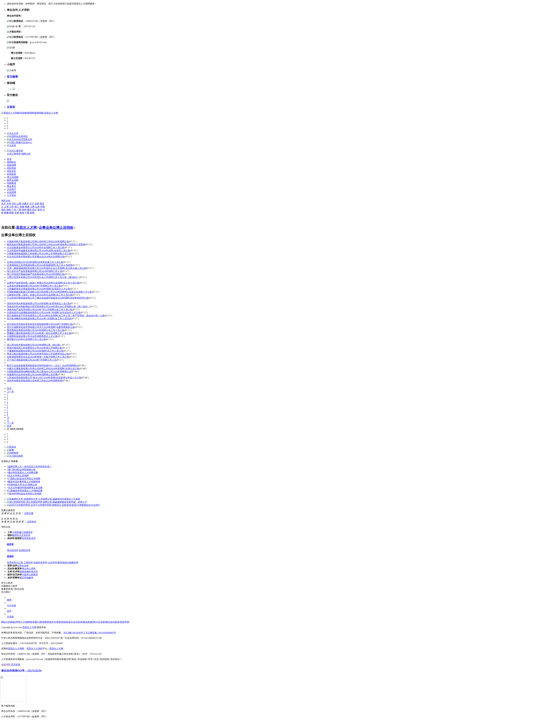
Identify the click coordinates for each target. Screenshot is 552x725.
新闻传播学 (25, 571)
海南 (24, 209)
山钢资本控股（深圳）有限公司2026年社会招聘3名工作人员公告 (39, 295)
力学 (14, 532)
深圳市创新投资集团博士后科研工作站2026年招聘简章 (34, 380)
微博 (9, 600)
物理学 (15, 535)
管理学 (25, 538)
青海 (22, 212)
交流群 (10, 616)
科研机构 (11, 174)
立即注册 (28, 513)
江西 (32, 206)
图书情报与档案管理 (67, 562)
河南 (42, 206)
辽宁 (31, 203)
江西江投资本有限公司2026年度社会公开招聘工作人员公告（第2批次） (43, 277)
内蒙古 (25, 203)
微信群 (86, 622)
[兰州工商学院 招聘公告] (15, 151)
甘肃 (16, 212)
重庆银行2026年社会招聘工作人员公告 (26, 339)
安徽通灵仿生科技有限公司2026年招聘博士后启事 (32, 374)
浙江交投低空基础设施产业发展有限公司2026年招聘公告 (35, 274)
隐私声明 (15, 622)
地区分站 (5, 200)
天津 (8, 203)
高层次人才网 (26, 227)
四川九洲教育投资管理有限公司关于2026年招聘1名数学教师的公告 (41, 327)
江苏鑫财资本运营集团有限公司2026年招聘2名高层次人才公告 (38, 289)
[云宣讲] (11, 145)
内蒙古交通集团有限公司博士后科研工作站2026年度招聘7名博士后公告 (43, 368)
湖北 (3, 209)
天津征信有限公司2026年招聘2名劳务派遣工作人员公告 (35, 262)
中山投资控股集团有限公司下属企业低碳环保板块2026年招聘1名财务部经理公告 (48, 298)
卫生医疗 (11, 189)
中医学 (25, 574)
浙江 (16, 206)
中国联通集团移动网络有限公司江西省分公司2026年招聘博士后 (39, 371)
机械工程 (21, 532)
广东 (14, 209)
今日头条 (11, 605)
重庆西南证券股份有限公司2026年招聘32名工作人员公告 (35, 330)
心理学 (32, 568)
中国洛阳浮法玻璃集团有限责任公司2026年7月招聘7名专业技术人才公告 (43, 312)
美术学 (34, 571)
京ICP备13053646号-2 (74, 632)
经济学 (32, 538)
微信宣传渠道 (112, 622)
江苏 (11, 206)
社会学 (25, 565)
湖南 (8, 209)
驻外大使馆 (55, 622)
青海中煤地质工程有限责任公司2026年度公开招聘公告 (34, 348)
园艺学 (23, 577)
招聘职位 (11, 162)
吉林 (36, 203)
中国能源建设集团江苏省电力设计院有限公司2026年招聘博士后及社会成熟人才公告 (49, 292)
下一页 (10, 423)
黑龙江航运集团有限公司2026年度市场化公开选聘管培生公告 (38, 354)
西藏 (6, 212)
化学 (28, 535)
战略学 (29, 577)
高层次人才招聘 (16, 648)
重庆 (29, 209)
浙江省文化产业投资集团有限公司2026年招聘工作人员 (34, 271)
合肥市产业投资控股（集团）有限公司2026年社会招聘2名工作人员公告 (43, 283)
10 (8, 417)
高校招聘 (11, 165)
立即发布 (31, 521)
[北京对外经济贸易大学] (19, 139)
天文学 (22, 535)
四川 (34, 209)
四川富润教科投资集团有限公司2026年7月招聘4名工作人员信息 (39, 318)
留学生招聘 (12, 180)
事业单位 (11, 186)
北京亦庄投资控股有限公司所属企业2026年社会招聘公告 (35, 256)
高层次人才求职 (34, 648)
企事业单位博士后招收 (56, 227)
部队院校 (11, 168)
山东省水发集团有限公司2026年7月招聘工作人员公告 (34, 286)
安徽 (22, 206)
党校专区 (11, 171)
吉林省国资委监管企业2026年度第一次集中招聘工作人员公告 (38, 357)
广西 (19, 209)
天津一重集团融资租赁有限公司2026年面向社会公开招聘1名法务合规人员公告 (46, 268)
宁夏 (27, 212)
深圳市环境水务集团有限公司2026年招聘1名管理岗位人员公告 (38, 303)
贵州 (39, 209)
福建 (27, 206)
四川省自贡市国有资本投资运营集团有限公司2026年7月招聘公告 (39, 324)
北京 (3, 203)
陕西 (11, 212)
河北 (14, 203)
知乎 (9, 611)
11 (8, 420)
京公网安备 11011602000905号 (100, 632)
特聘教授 (11, 183)
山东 (37, 206)
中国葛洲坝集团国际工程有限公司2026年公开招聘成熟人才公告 (39, 253)
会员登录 (77, 622)
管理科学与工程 (15, 562)
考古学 (25, 568)
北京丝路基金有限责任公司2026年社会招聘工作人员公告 (35, 247)
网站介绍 (5, 622)
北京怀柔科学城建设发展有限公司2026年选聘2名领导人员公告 (38, 250)
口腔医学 (33, 574)
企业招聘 (11, 192)
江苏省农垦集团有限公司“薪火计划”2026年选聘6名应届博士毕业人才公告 (44, 377)
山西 (19, 203)
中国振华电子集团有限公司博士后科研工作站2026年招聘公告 (38, 241)
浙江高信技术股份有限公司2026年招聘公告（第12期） (34, 345)
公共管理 (52, 562)
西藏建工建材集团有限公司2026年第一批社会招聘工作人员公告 (39, 333)
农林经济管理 (40, 562)
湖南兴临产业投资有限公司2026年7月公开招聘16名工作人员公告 (39, 309)
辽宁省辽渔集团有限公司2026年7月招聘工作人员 (31, 360)
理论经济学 (12, 550)
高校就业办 (67, 622)
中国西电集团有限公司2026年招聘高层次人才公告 (32, 336)
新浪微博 (44, 622)
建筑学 (29, 532)
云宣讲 (11, 106)
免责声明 (124, 622)
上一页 (10, 391)
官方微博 (12, 76)
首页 (9, 159)
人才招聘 (25, 622)
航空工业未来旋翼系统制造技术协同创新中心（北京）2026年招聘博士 (42, 365)
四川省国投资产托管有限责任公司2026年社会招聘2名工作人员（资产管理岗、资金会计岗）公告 (56, 315)
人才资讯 (11, 195)
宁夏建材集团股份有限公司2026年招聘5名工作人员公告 (35, 351)
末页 (9, 426)
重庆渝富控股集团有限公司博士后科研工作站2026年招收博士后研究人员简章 (46, 244)
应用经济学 (24, 550)
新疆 (32, 212)
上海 (6, 206)
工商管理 (28, 562)
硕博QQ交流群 (97, 622)
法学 (19, 565)
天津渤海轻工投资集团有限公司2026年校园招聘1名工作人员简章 (39, 265)
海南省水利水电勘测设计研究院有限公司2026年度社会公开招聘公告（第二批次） (48, 306)
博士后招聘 (12, 177)
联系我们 (34, 622)
